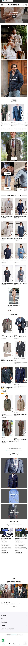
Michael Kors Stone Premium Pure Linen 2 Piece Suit (11, 360)
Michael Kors (3, 359)
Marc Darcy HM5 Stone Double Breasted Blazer (10, 216)
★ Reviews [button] (27, 324)
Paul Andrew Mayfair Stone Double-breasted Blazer (10, 238)
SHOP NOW (14, 16)
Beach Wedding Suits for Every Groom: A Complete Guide (21, 540)
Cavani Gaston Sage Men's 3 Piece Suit (8, 441)
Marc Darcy (3, 386)
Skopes (6, 122)
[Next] (26, 532)
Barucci (2, 335)
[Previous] (2, 532)
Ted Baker (16, 360)
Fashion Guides (6, 529)
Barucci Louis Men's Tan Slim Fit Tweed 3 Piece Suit (10, 336)
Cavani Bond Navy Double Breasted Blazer (9, 261)
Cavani (2, 439)
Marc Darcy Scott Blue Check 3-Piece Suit (9, 387)
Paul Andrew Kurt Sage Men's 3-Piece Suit (9, 415)
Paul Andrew (3, 414)
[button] (4, 393)
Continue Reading (5, 576)
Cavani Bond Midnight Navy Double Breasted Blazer (10, 283)
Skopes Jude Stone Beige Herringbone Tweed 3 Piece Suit (15, 124)
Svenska (5, 0)
